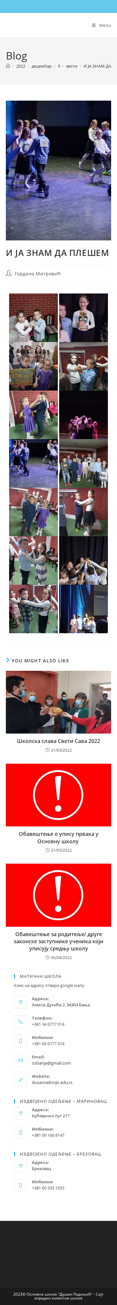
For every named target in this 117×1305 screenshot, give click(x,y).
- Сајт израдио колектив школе (69, 1296)
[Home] (8, 66)
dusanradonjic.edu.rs (52, 1082)
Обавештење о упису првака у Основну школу (58, 837)
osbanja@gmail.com (51, 1063)
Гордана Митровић (38, 274)
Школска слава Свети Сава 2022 (58, 741)
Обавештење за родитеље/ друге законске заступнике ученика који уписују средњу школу (58, 941)
